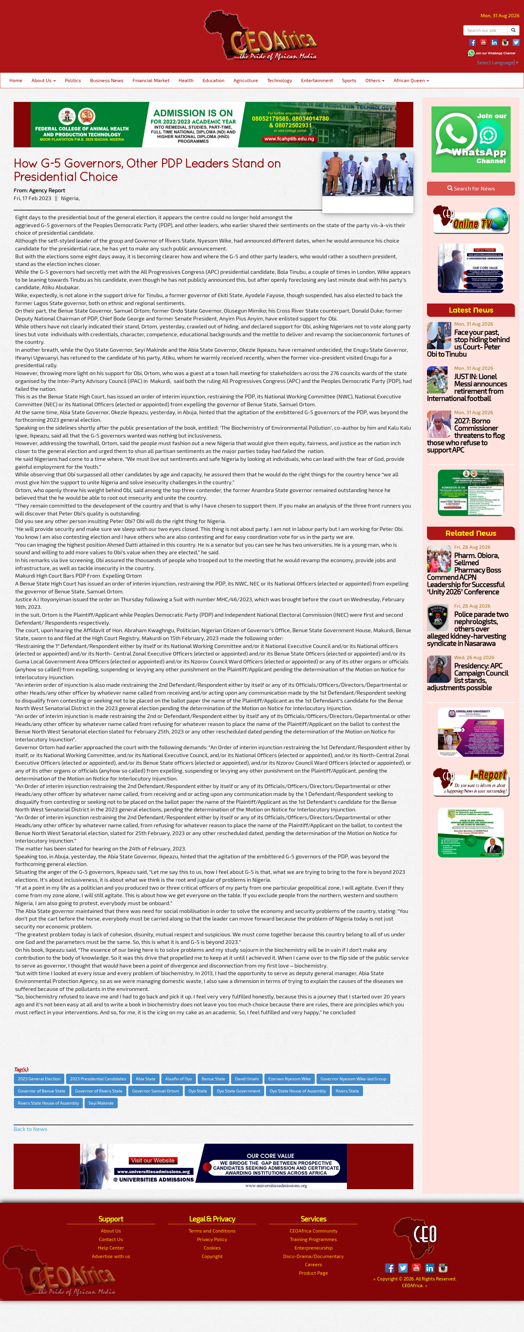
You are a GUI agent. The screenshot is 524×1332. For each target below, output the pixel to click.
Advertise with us (111, 1256)
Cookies (212, 1247)
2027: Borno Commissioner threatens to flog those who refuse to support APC (466, 435)
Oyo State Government (238, 1090)
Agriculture (245, 80)
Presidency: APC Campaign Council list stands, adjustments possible (467, 676)
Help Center (111, 1247)
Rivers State (347, 1090)
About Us (42, 80)
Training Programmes (313, 1239)
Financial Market (151, 80)
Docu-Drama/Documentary (313, 1256)
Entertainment (317, 80)
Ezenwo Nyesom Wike (289, 1078)
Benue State (213, 1078)
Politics (73, 80)
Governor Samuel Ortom (155, 1090)
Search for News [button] (474, 188)
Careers (313, 1264)
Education (213, 80)
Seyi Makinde (101, 1103)
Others (373, 80)
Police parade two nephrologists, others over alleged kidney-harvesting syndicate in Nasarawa (468, 628)
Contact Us (111, 1239)
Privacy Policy (212, 1239)
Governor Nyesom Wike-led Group (353, 1078)
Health (186, 80)
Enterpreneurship (313, 1247)
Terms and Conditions (212, 1230)
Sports (349, 80)
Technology (279, 80)
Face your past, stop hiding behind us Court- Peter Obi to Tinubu (468, 342)
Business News (106, 80)
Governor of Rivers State (99, 1090)
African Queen (410, 80)
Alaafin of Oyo (178, 1078)
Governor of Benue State (42, 1090)
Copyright (212, 1256)
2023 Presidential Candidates (98, 1078)
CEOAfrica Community (314, 1230)
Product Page (313, 1273)
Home (15, 80)
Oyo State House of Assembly (298, 1090)
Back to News (30, 1129)
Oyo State (198, 1090)
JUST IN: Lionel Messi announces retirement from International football (467, 387)
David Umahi (247, 1078)
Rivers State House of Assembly (48, 1103)
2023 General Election (39, 1078)
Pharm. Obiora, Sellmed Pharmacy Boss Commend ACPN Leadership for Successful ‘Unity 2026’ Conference (465, 573)
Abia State (146, 1078)
